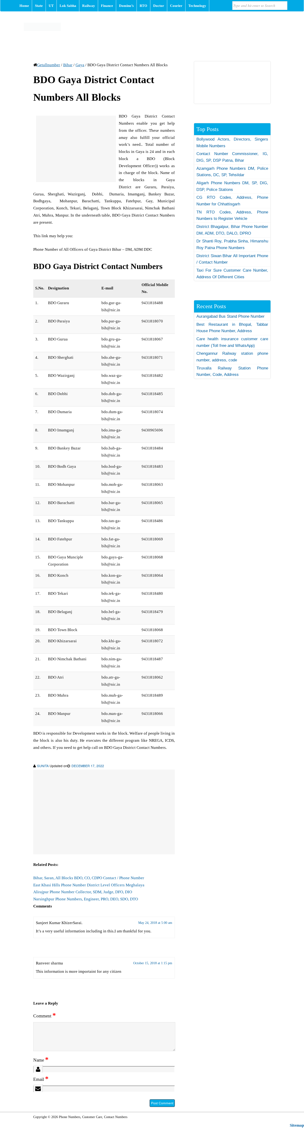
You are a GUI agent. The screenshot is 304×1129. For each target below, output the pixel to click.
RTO (143, 6)
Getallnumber (48, 65)
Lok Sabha (68, 6)
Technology (197, 6)
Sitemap (297, 1125)
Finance (107, 6)
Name (40, 1060)
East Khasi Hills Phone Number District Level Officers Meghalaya (88, 885)
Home (24, 6)
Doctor (158, 6)
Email (40, 1079)
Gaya (80, 65)
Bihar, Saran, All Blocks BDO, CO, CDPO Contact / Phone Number (88, 878)
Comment (44, 1015)
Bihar (67, 65)
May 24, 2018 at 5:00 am (155, 923)
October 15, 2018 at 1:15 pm (152, 963)
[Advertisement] (76, 149)
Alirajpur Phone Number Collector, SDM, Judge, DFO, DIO (82, 892)
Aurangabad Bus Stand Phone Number (230, 316)
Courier (176, 6)
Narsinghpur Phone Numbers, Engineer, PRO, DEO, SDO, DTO (85, 899)
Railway (88, 6)
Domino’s (126, 6)
